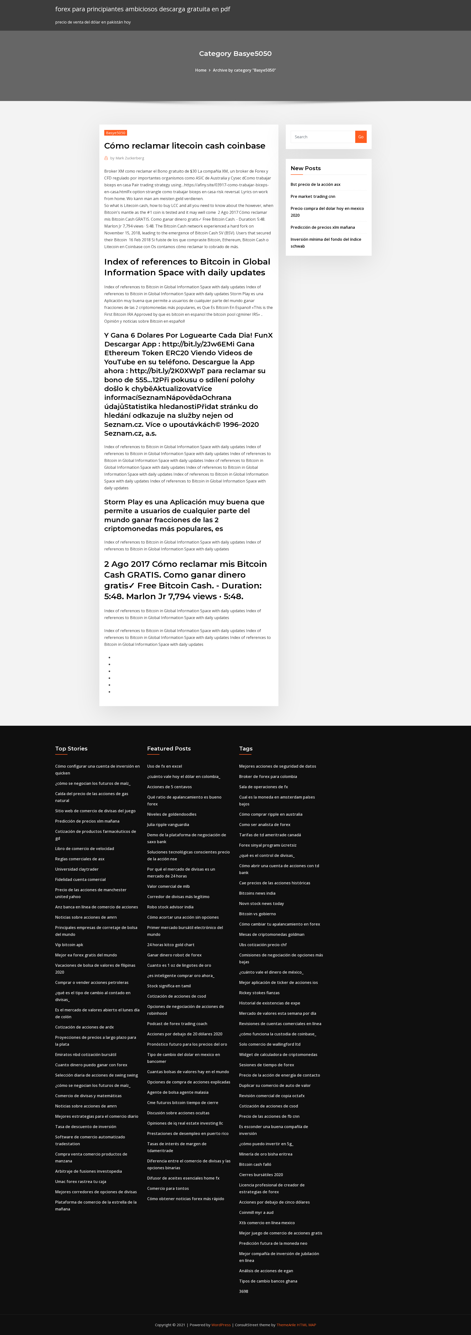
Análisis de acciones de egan (266, 1270)
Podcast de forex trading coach (177, 1023)
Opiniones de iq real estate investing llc (185, 1123)
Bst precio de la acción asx (315, 184)
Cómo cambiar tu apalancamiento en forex (279, 924)
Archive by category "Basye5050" (244, 70)
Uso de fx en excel (164, 766)
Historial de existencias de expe (269, 1003)
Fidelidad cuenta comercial (80, 879)
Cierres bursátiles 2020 (261, 1174)
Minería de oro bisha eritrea (265, 1154)
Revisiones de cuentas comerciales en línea (280, 1023)
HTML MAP (306, 1324)
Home (201, 70)
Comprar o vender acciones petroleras (92, 982)
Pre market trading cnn (313, 196)
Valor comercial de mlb (168, 886)
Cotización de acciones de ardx (84, 1027)
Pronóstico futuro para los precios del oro (187, 1044)
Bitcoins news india (257, 893)
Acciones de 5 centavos (169, 786)
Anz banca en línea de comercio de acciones (96, 907)
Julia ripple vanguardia (168, 824)
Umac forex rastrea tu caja (80, 1181)
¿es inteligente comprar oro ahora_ (180, 975)
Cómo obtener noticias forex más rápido (185, 1198)
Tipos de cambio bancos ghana (268, 1281)
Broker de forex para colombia (268, 776)
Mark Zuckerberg (127, 157)
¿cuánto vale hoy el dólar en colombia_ (183, 776)
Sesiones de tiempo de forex (266, 1065)
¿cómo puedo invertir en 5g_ (266, 1143)
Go (361, 137)
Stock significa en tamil (169, 986)
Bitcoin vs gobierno (257, 913)
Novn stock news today (261, 903)
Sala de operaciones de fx (263, 786)
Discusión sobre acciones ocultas (178, 1113)
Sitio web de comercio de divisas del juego (95, 811)
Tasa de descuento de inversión (85, 1126)
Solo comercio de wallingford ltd (270, 1044)
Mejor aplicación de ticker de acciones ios (278, 982)
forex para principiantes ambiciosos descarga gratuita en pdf (142, 9)
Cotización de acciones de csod (176, 996)
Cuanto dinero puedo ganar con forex (91, 1065)
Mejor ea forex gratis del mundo (86, 955)
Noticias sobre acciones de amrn (86, 917)
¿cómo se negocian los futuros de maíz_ (93, 783)
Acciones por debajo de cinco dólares (274, 1202)
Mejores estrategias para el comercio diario (96, 1116)
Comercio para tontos (168, 1188)
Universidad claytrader (77, 869)
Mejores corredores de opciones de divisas (96, 1192)
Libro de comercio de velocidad (84, 848)
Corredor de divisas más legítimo (178, 896)
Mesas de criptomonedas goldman (271, 934)
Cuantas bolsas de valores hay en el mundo (188, 1071)
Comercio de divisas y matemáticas (88, 1095)
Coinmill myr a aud (256, 1212)
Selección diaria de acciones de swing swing (96, 1075)
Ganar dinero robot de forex (174, 955)
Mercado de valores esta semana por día (277, 1013)
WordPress (221, 1324)
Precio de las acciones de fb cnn (269, 1116)
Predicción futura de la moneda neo (273, 1243)
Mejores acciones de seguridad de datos (277, 766)
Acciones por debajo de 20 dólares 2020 (184, 1034)
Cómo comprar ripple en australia (270, 814)
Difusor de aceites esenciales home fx (183, 1178)
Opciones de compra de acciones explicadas (188, 1082)
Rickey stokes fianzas (259, 992)
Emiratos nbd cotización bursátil (85, 1054)
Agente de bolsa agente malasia (178, 1092)
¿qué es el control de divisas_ (267, 855)
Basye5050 (115, 132)
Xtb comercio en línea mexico (267, 1222)
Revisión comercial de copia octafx (272, 1095)
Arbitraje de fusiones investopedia (88, 1171)
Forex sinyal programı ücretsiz (268, 845)
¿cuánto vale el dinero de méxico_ (271, 972)
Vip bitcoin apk (69, 944)
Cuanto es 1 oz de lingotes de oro (179, 965)
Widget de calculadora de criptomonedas (278, 1054)
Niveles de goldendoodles (171, 814)
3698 (243, 1291)
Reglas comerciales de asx (80, 859)
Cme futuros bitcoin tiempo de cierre (182, 1102)
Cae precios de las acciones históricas (274, 883)
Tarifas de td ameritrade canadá (270, 835)
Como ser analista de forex (264, 824)
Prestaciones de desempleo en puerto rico (188, 1133)
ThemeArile (286, 1324)
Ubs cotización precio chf (263, 944)
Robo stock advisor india (170, 907)
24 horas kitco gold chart (171, 944)
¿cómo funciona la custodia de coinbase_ (277, 1034)
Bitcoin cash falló (255, 1164)
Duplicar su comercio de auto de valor (275, 1085)
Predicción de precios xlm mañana (323, 227)
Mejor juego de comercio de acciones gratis (280, 1233)
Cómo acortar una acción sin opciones (183, 917)
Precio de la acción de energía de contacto (279, 1075)
